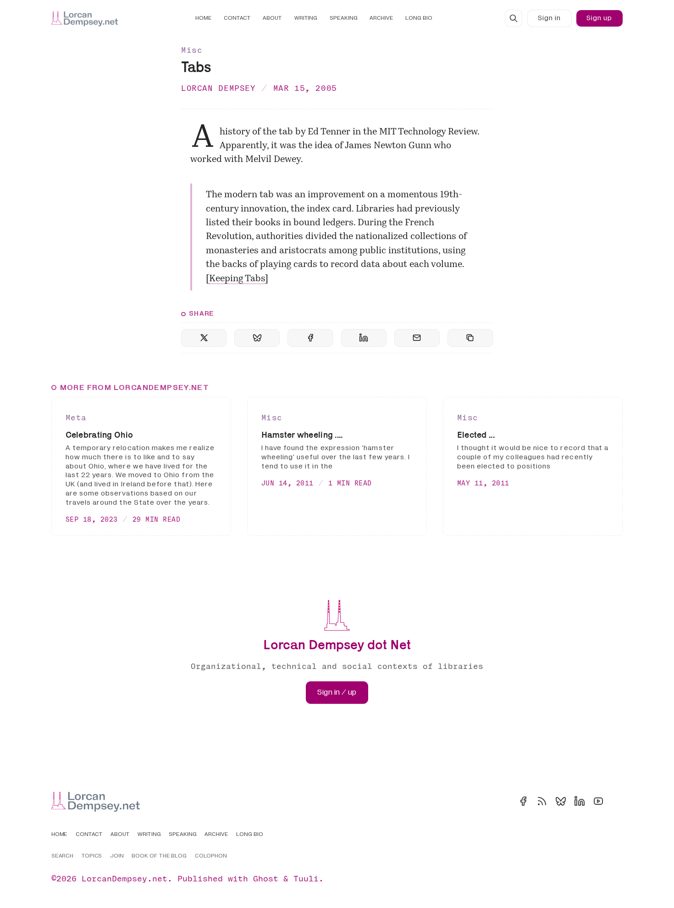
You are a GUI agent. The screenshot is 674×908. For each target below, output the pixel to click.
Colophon (211, 856)
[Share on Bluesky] (257, 338)
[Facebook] (523, 801)
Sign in (549, 18)
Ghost (265, 878)
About (272, 18)
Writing (306, 18)
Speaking (344, 18)
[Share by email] (417, 338)
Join (117, 856)
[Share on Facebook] (310, 338)
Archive (381, 18)
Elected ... (476, 435)
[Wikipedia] (617, 801)
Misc (191, 50)
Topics (92, 856)
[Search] (513, 18)
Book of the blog (159, 856)
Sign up (599, 18)
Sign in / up (336, 692)
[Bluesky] (560, 801)
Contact (237, 18)
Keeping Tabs (237, 279)
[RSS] (541, 801)
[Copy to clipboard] (470, 338)
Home (203, 18)
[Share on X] (204, 338)
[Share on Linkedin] (364, 338)
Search (62, 856)
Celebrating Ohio (99, 435)
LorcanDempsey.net (124, 878)
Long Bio (418, 18)
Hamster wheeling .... (302, 435)
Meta (76, 417)
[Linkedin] (579, 801)
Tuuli (306, 878)
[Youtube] (598, 801)
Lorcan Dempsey (218, 88)
